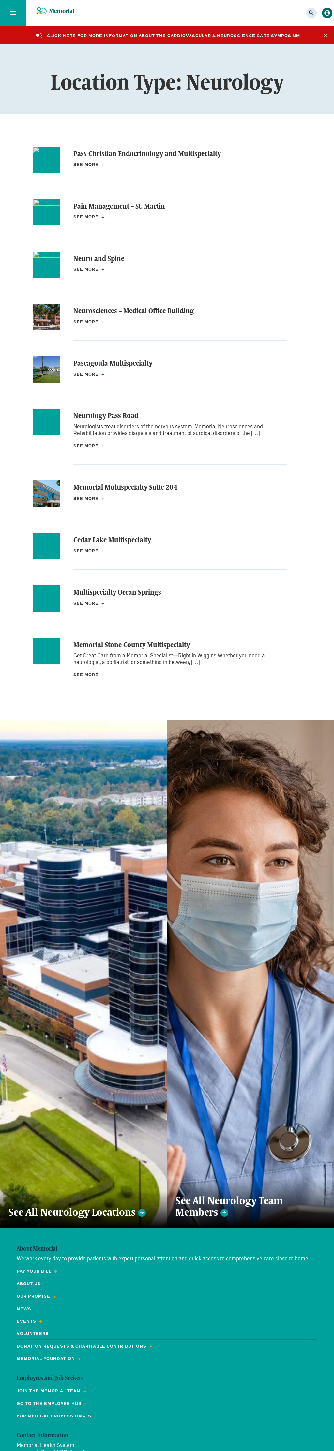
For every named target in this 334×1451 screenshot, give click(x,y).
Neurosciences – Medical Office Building (133, 310)
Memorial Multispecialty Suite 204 (125, 487)
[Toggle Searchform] (311, 13)
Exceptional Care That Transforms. (55, 11)
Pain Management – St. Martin (119, 206)
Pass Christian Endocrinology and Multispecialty (147, 153)
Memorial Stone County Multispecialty (131, 644)
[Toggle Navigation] (13, 13)
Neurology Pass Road (105, 415)
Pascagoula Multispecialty (112, 363)
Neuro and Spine (98, 258)
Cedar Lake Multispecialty (112, 539)
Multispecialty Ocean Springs (117, 592)
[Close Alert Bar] (325, 35)
